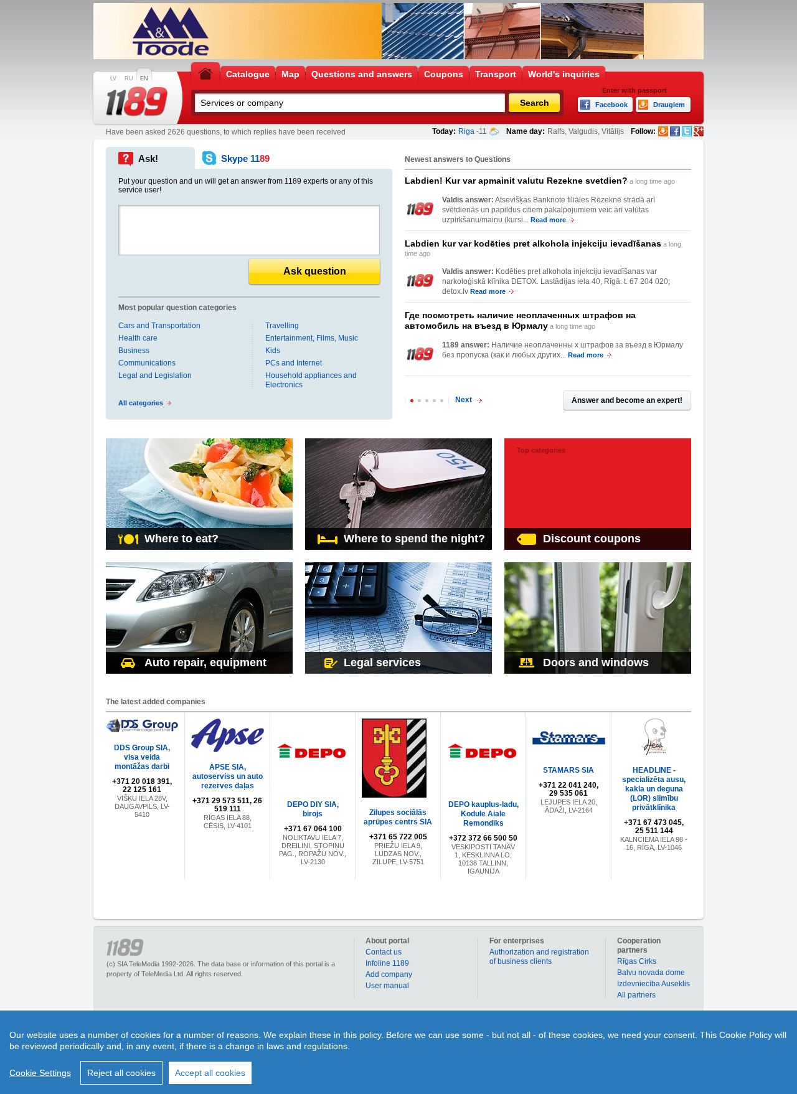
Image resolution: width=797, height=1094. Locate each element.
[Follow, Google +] (699, 131)
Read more (548, 220)
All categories (140, 403)
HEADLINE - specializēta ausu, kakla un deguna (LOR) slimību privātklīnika (654, 789)
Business (133, 350)
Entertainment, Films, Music (311, 338)
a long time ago (540, 181)
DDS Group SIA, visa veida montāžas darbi (142, 757)
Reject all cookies (121, 1073)
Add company (388, 974)
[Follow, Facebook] (675, 131)
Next (463, 399)
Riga (466, 131)
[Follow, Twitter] (687, 131)
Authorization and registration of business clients (539, 957)
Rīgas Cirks (636, 961)
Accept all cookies (210, 1073)
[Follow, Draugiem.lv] (663, 131)
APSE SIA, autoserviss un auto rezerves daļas (227, 776)
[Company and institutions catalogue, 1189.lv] (137, 101)
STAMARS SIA (568, 770)
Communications (147, 363)
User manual (387, 985)
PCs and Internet (293, 363)
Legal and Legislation (155, 375)
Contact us (383, 952)
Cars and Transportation (159, 325)
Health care (138, 338)
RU (129, 78)
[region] (398, 1052)
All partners (636, 995)
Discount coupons (592, 538)
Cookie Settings (40, 1073)
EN (144, 78)
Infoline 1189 (387, 963)
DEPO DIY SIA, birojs (313, 809)
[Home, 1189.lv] (205, 73)
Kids (272, 350)
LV (113, 78)
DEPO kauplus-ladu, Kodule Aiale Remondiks (483, 814)
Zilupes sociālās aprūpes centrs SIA (398, 817)
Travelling (282, 325)
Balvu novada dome (651, 972)
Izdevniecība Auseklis (653, 983)
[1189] (420, 209)
